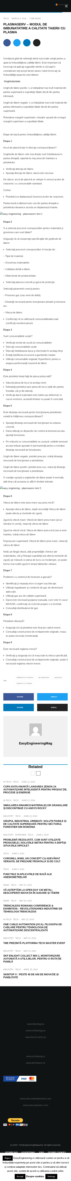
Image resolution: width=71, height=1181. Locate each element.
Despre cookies (35, 1176)
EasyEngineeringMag (35, 743)
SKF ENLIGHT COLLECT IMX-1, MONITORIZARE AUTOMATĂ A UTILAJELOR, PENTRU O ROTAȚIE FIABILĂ (32, 958)
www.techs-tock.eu (35, 1037)
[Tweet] (17, 42)
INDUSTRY (8, 816)
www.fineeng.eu (35, 1024)
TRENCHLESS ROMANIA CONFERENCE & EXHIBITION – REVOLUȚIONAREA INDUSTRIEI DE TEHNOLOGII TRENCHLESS (32, 908)
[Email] (36, 42)
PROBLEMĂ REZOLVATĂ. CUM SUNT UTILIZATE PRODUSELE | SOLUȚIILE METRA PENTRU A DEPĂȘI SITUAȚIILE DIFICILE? (34, 842)
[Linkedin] (48, 1004)
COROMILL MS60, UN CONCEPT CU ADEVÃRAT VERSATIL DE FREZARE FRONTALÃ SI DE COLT (31, 860)
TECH (6, 18)
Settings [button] (51, 1176)
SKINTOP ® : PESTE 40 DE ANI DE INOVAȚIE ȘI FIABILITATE (31, 976)
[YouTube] (42, 1004)
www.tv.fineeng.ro (35, 1056)
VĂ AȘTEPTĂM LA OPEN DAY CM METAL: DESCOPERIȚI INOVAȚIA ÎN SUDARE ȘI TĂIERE (31, 891)
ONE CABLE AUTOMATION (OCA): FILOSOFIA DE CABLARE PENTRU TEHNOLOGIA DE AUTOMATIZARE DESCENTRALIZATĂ (32, 927)
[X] (29, 1004)
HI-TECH (7, 782)
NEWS (6, 885)
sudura (58, 677)
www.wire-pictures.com (35, 1105)
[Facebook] (22, 1004)
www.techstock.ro (35, 1062)
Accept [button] (20, 1176)
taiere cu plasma (25, 683)
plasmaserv (44, 677)
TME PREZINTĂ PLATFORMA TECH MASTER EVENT (34, 943)
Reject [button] (8, 1158)
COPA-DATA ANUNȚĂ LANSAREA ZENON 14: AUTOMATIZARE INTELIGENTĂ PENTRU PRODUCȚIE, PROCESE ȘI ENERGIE (35, 789)
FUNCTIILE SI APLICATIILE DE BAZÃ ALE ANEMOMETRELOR (27, 875)
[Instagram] (35, 1004)
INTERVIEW (20, 835)
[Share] (7, 42)
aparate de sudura (26, 677)
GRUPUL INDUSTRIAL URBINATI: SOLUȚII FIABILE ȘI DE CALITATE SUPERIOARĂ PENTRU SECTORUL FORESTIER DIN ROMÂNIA (34, 824)
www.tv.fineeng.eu (35, 1030)
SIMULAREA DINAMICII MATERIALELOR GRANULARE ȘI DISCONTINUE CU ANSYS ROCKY (35, 807)
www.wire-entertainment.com (35, 1098)
